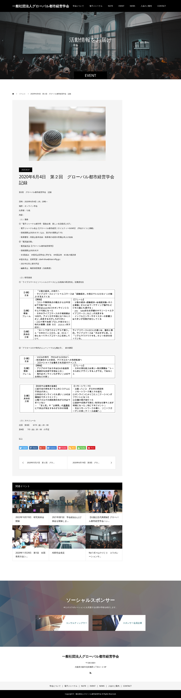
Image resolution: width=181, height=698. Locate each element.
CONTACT (161, 6)
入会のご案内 (146, 6)
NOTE (110, 6)
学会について (78, 6)
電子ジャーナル (95, 6)
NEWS (132, 6)
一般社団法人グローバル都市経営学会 (40, 6)
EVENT (121, 6)
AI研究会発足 (58, 552)
